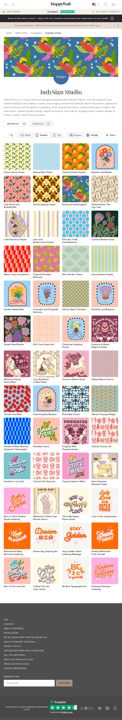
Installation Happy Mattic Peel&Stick (25, 637)
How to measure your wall (20, 642)
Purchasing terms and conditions (24, 650)
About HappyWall (14, 628)
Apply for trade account (19, 659)
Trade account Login (16, 664)
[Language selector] (95, 4)
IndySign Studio (53, 32)
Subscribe (64, 683)
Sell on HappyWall (15, 655)
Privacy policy (12, 646)
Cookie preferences (15, 668)
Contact (9, 624)
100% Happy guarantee (107, 12)
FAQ (6, 619)
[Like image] (27, 147)
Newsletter (11, 676)
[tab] (25, 135)
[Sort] (11, 135)
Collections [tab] (40, 123)
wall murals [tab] (16, 123)
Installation (11, 633)
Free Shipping (13, 12)
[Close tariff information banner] (118, 25)
